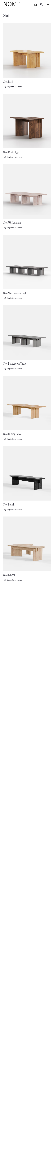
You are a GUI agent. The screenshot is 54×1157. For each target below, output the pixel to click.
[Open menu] (48, 4)
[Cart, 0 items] (35, 4)
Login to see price (14, 86)
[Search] (41, 4)
